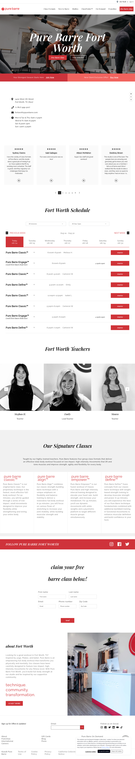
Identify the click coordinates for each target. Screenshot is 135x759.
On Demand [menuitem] (100, 9)
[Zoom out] (131, 96)
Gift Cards (46, 736)
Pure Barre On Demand (92, 736)
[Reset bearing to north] (131, 99)
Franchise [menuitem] (112, 9)
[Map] (96, 113)
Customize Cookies (90, 751)
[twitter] (127, 545)
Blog (44, 739)
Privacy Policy (105, 747)
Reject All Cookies (117, 751)
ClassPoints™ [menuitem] (87, 9)
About (4, 736)
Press (44, 741)
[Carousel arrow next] (127, 389)
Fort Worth (123, 2)
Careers (5, 743)
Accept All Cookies (104, 751)
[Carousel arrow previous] (6, 389)
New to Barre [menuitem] (63, 9)
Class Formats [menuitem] (49, 9)
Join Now (50, 77)
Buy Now (114, 77)
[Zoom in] (131, 93)
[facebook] (119, 545)
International (7, 741)
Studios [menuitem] (75, 9)
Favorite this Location (69, 30)
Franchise (5, 739)
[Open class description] (34, 252)
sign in (131, 2)
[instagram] (111, 545)
